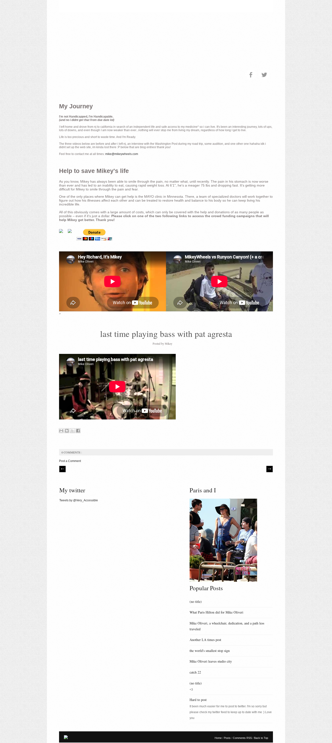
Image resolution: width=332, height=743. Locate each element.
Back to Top (261, 737)
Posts (227, 737)
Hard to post (198, 699)
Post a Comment (70, 461)
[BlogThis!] (66, 430)
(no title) (196, 601)
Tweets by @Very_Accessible (78, 500)
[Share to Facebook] (78, 430)
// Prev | (62, 469)
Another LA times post (205, 639)
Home (218, 737)
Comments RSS (243, 737)
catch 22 (195, 672)
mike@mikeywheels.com (121, 154)
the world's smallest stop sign (210, 650)
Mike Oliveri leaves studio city (211, 661)
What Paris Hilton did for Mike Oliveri (216, 612)
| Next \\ (269, 469)
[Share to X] (72, 430)
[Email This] (61, 430)
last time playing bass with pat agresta (166, 333)
